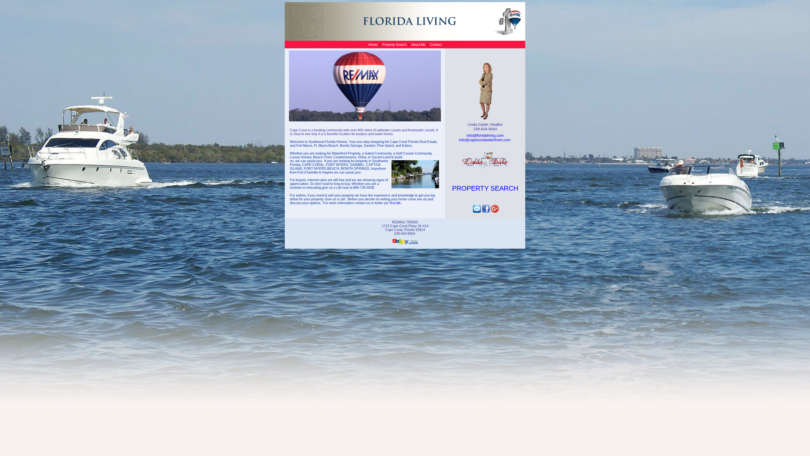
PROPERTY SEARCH (485, 188)
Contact (436, 44)
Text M (394, 203)
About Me (418, 44)
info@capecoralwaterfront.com (485, 140)
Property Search (394, 44)
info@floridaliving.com (485, 135)
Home (373, 44)
